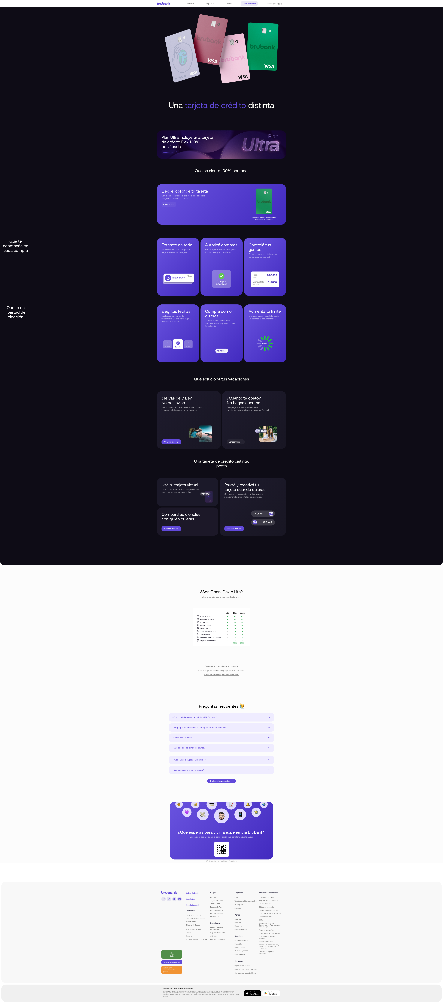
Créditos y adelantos (193, 915)
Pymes (237, 897)
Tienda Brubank (192, 905)
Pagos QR (214, 897)
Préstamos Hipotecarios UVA (196, 939)
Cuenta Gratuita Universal (268, 910)
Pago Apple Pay (216, 907)
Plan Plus (238, 923)
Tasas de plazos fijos (266, 930)
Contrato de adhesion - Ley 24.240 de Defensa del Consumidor (269, 946)
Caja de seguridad (241, 951)
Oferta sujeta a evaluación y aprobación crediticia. (221, 670)
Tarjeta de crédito (216, 900)
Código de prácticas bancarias (246, 969)
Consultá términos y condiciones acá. (221, 674)
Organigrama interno (242, 966)
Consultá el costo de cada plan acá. (221, 666)
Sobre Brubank (192, 893)
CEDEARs (213, 936)
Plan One (238, 919)
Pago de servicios (216, 913)
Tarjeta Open (215, 904)
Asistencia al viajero (193, 930)
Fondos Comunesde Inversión (216, 929)
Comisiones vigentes (266, 897)
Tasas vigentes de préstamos (269, 933)
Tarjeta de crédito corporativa (245, 901)
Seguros (189, 936)
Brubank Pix (214, 917)
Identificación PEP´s (266, 942)
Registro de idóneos (217, 939)
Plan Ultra (238, 926)
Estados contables (265, 917)
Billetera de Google (193, 925)
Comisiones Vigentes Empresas (266, 953)
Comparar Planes (241, 930)
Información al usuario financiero (267, 937)
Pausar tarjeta (240, 947)
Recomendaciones (241, 941)
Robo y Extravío (240, 954)
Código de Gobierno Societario (270, 913)
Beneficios (190, 899)
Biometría (238, 944)
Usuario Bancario (265, 904)
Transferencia (191, 922)
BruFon (188, 933)
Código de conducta (266, 907)
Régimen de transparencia (268, 900)
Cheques (238, 908)
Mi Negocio (239, 905)
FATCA (261, 920)
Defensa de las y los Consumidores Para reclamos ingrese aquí (269, 925)
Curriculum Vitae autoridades (245, 973)
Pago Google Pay (216, 910)
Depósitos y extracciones (195, 918)
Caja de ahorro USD (217, 933)
